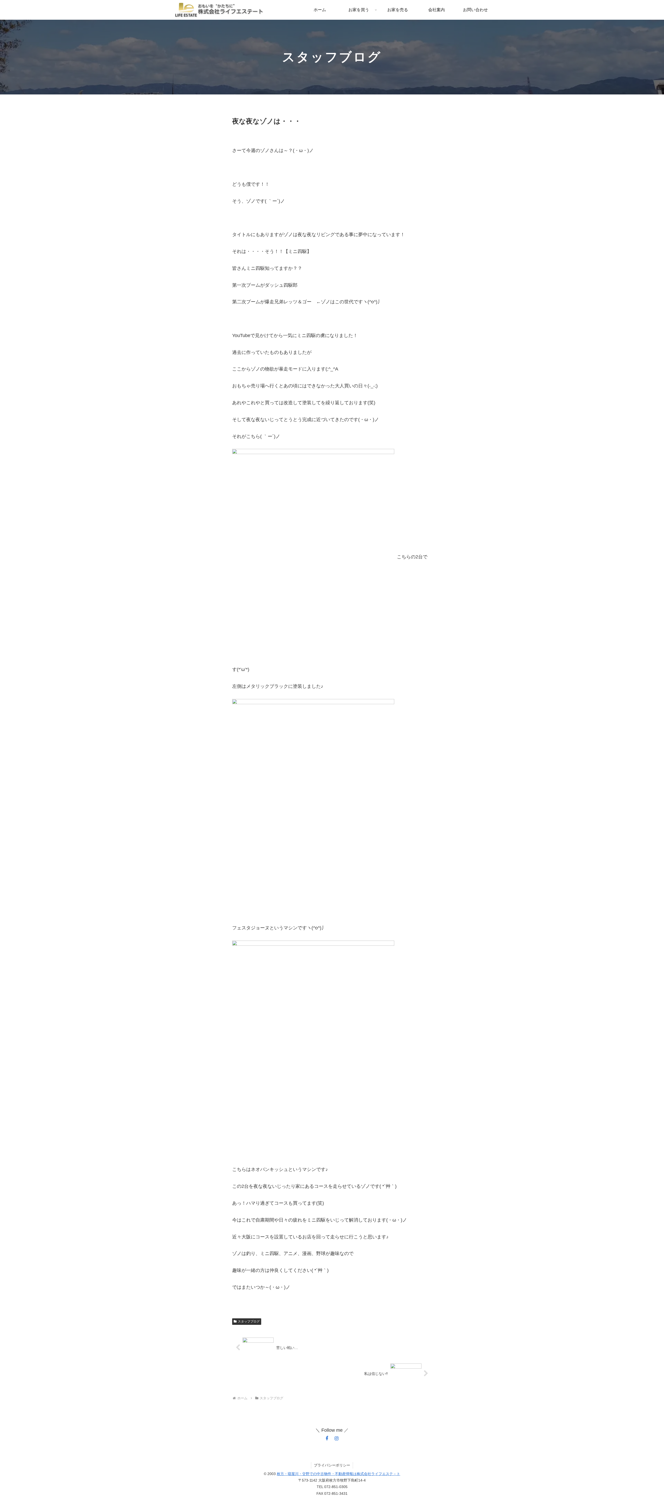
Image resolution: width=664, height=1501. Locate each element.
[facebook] (327, 1438)
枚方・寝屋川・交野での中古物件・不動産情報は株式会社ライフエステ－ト (338, 1474)
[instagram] (336, 1438)
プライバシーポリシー (332, 1465)
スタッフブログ (249, 1321)
